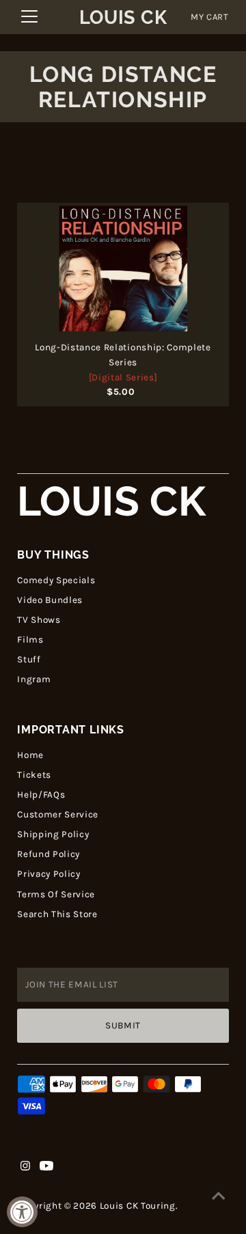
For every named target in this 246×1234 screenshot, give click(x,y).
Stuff (28, 659)
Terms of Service (56, 894)
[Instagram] (25, 1167)
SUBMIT (123, 1025)
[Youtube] (46, 1167)
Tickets (34, 775)
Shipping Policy (53, 834)
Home (30, 755)
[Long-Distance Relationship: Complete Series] (123, 269)
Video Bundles (50, 600)
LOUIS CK (111, 501)
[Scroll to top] (218, 1196)
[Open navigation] (29, 17)
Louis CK (123, 17)
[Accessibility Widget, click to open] (22, 1211)
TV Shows (38, 620)
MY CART (210, 17)
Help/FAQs (41, 794)
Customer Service (57, 814)
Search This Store (57, 914)
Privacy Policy (49, 874)
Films (30, 639)
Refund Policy (48, 854)
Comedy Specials (56, 580)
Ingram (34, 679)
